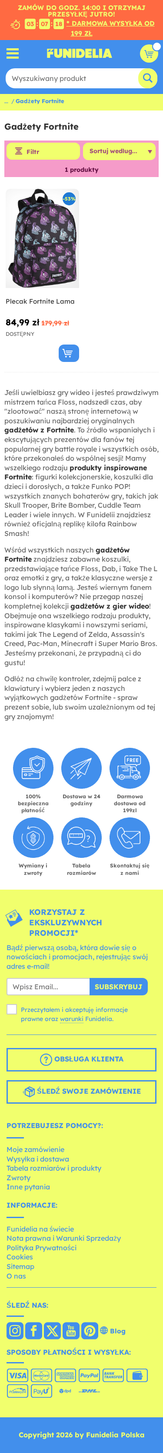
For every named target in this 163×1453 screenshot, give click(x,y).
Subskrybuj (119, 986)
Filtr (33, 152)
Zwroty (18, 1177)
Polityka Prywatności (42, 1247)
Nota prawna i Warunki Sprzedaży (64, 1238)
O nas (16, 1276)
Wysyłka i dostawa (38, 1159)
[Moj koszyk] (149, 53)
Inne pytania (28, 1186)
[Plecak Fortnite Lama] (42, 238)
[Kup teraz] (69, 353)
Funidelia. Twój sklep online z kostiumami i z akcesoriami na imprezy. (79, 53)
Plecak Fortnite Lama (40, 301)
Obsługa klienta (87, 1059)
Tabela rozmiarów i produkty (54, 1168)
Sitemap (20, 1266)
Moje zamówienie (35, 1149)
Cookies (20, 1256)
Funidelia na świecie (40, 1229)
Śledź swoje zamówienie (88, 1091)
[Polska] (15, 1331)
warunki (71, 1019)
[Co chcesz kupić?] (13, 53)
